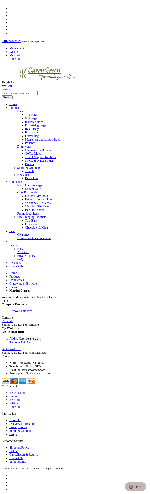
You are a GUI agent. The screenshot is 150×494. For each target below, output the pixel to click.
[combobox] (20, 93)
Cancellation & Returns (23, 454)
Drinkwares (16, 280)
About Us (23, 252)
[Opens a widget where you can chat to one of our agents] (135, 487)
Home (13, 273)
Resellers (15, 262)
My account (16, 48)
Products (14, 276)
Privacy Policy (26, 255)
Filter (5, 300)
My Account (17, 392)
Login (13, 396)
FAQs (21, 259)
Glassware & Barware (23, 283)
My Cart (14, 55)
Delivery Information (22, 423)
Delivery (14, 451)
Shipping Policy (19, 447)
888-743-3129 (11, 41)
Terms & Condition (21, 430)
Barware (14, 287)
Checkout (15, 58)
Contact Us (16, 266)
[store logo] (46, 82)
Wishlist (14, 51)
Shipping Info (17, 461)
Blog (20, 248)
